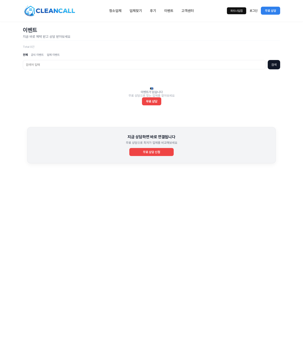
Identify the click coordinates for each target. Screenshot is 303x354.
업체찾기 (136, 11)
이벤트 (168, 11)
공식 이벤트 (37, 54)
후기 (153, 11)
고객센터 (187, 11)
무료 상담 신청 (151, 152)
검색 (274, 64)
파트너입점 (236, 10)
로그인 (254, 10)
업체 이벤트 (53, 54)
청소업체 (115, 11)
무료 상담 (270, 10)
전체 (25, 54)
